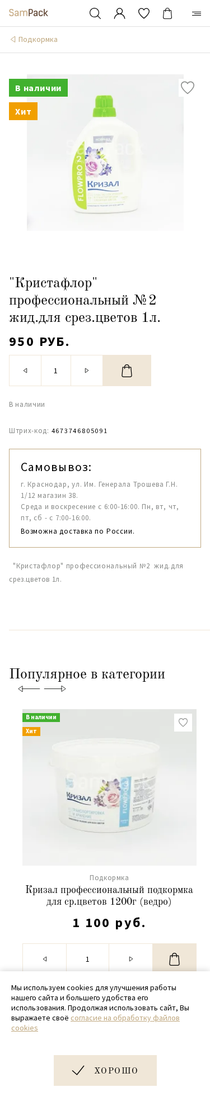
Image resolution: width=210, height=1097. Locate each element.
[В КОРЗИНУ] (127, 370)
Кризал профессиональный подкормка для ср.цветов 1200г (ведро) (109, 896)
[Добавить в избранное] (188, 88)
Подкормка (38, 39)
